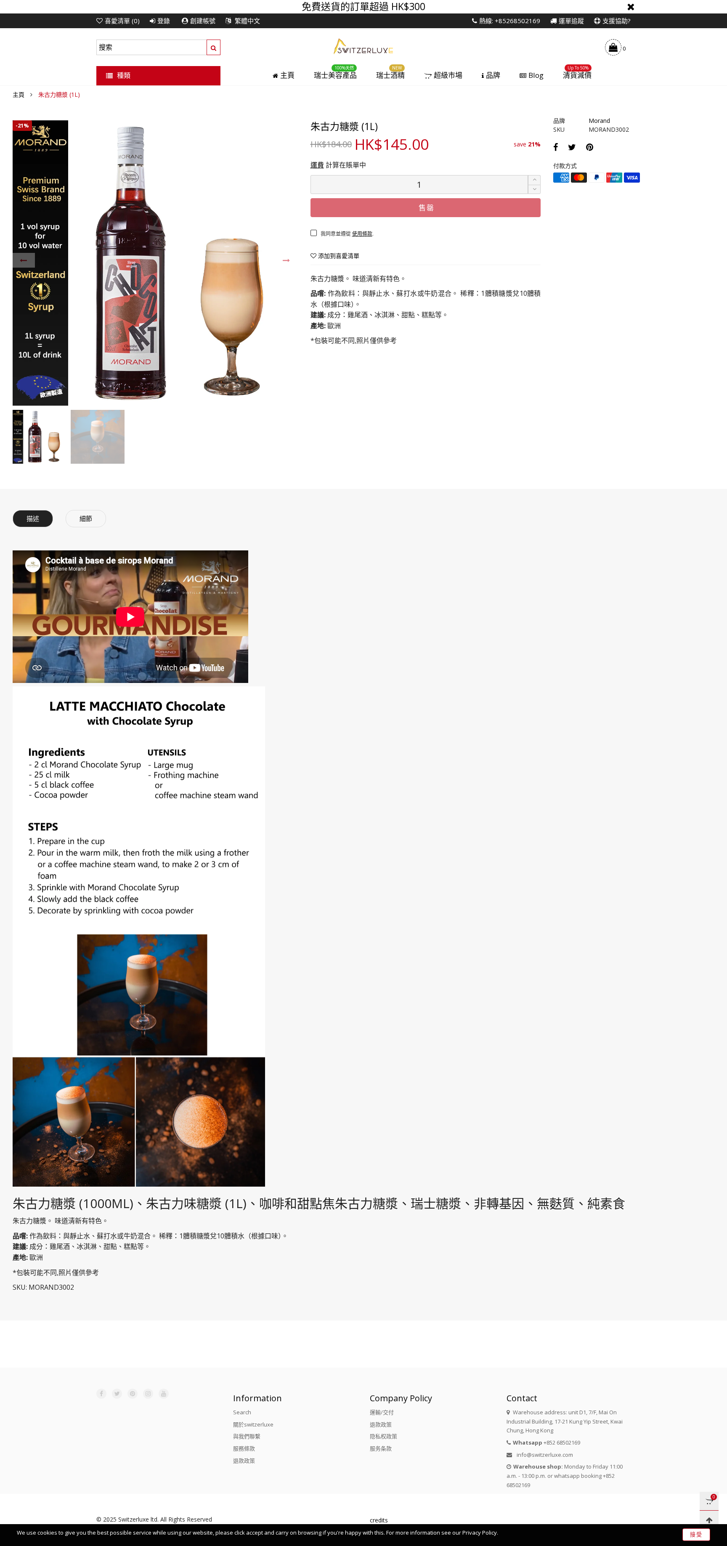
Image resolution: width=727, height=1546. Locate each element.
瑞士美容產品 (335, 75)
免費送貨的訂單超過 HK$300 (363, 6)
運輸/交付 (382, 1412)
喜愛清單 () (122, 20)
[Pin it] (589, 147)
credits (379, 1520)
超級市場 (448, 75)
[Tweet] (572, 147)
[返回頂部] (709, 1520)
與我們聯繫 (246, 1436)
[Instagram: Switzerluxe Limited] (148, 1394)
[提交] (213, 47)
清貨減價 (577, 75)
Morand (599, 121)
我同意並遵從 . (347, 233)
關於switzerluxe (253, 1424)
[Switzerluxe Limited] (363, 46)
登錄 (163, 20)
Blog (536, 75)
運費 (317, 165)
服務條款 (244, 1448)
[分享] (555, 147)
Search (242, 1412)
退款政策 (244, 1460)
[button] (24, 260)
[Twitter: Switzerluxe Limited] (117, 1394)
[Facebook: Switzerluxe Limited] (101, 1394)
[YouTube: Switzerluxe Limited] (164, 1394)
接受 (696, 1534)
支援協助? (616, 20)
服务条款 (381, 1448)
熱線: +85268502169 (509, 20)
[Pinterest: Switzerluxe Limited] (132, 1394)
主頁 (287, 75)
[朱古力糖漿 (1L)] (155, 263)
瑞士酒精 (390, 75)
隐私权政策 (383, 1436)
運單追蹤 (571, 20)
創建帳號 (202, 20)
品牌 (493, 75)
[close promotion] (630, 6)
